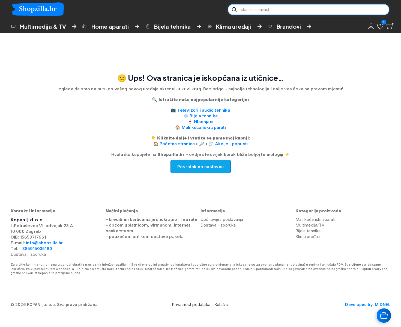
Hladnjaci (203, 121)
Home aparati (110, 26)
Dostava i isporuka (28, 254)
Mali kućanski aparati (204, 127)
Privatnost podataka (191, 304)
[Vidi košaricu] (390, 25)
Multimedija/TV (309, 225)
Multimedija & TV (43, 26)
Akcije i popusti (231, 143)
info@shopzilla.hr (44, 242)
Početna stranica (177, 143)
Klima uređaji (233, 26)
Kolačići (222, 304)
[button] (380, 26)
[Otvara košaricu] (384, 315)
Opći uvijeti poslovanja (221, 219)
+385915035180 (36, 248)
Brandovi (289, 26)
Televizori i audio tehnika (203, 110)
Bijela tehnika (172, 26)
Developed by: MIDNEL (367, 304)
